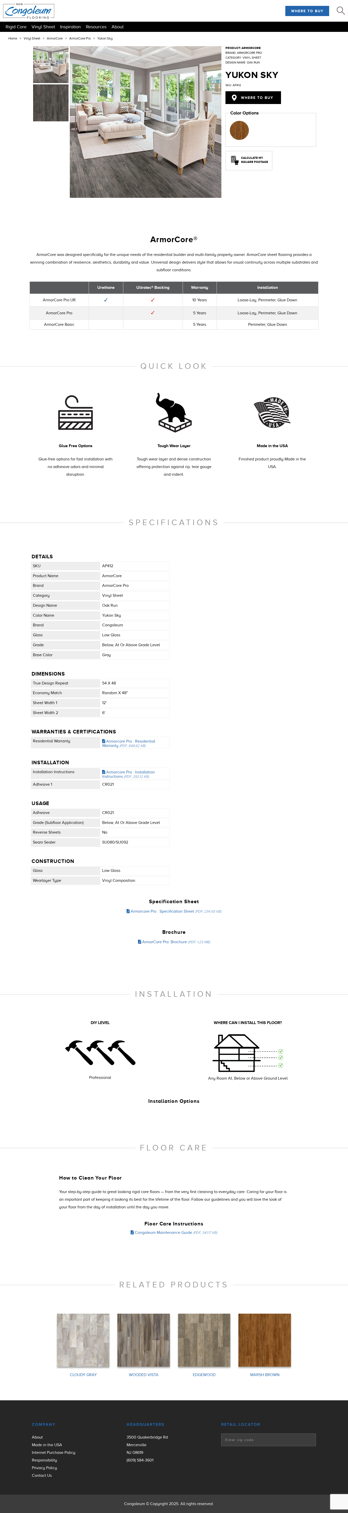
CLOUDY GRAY (83, 1375)
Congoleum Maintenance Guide (175, 1232)
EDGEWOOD (204, 1375)
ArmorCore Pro (80, 38)
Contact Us (42, 1475)
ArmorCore (55, 38)
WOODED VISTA (143, 1375)
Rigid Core (16, 26)
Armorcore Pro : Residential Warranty (128, 743)
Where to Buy (307, 11)
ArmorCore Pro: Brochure (175, 942)
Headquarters (146, 1424)
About (118, 26)
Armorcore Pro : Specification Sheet (175, 911)
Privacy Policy (44, 1468)
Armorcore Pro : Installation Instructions (128, 774)
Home (12, 38)
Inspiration (70, 26)
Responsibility (44, 1460)
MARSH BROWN (264, 1375)
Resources (96, 26)
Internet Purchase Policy (53, 1452)
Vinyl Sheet (43, 26)
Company (44, 1424)
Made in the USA (47, 1445)
